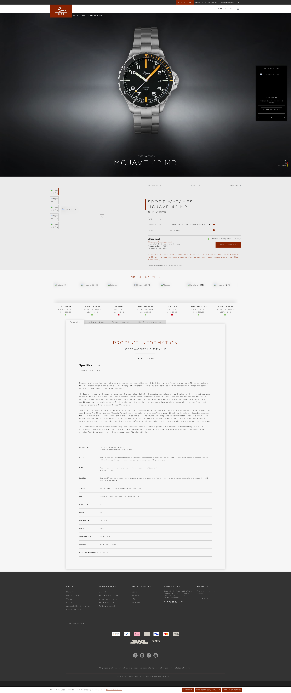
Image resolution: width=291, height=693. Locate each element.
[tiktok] (149, 655)
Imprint (69, 602)
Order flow (104, 592)
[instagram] (142, 655)
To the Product (270, 109)
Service (135, 595)
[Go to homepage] (61, 11)
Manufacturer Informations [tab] (150, 322)
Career (69, 599)
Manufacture (72, 595)
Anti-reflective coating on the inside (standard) (187, 224)
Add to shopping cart (227, 245)
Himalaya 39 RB (145, 308)
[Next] (240, 298)
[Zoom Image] (102, 216)
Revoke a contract (78, 623)
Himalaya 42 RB (225, 308)
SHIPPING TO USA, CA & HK (207, 2)
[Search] (231, 8)
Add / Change (174, 230)
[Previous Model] (258, 117)
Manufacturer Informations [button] (157, 248)
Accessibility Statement (78, 606)
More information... (114, 690)
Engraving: (153, 230)
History (69, 592)
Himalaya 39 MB (92, 308)
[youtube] (155, 655)
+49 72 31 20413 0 (173, 602)
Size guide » (152, 218)
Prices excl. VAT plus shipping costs (271, 102)
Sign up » (204, 599)
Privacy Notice (73, 610)
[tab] (75, 322)
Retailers (136, 602)
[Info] (214, 224)
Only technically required (208, 690)
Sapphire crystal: (155, 224)
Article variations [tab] (96, 322)
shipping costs (130, 668)
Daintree (119, 308)
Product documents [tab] (121, 322)
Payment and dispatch (110, 595)
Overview (196, 185)
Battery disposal (107, 606)
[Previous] (50, 298)
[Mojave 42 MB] (102, 209)
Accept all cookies (232, 690)
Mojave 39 (65, 308)
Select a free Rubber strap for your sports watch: (166, 265)
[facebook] (135, 655)
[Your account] (238, 2)
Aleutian (172, 308)
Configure (187, 690)
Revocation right (107, 602)
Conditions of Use (108, 599)
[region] (97, 214)
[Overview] (271, 117)
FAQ (134, 599)
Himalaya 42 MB (198, 308)
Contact (135, 592)
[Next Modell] (284, 117)
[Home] (74, 15)
